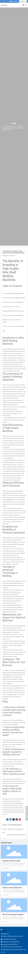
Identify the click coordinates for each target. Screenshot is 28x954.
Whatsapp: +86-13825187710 (11, 942)
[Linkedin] (10, 819)
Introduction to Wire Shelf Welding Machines (12, 293)
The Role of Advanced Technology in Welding (13, 315)
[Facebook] (7, 819)
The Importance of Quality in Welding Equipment (13, 298)
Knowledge (20, 126)
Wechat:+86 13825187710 (10, 944)
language (22, 1)
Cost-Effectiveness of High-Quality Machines (12, 302)
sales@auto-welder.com (9, 939)
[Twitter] (13, 819)
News (14, 126)
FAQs (3, 330)
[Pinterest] (20, 819)
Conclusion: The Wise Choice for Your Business (13, 326)
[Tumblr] (17, 819)
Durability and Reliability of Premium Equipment (13, 311)
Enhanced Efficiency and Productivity (11, 306)
